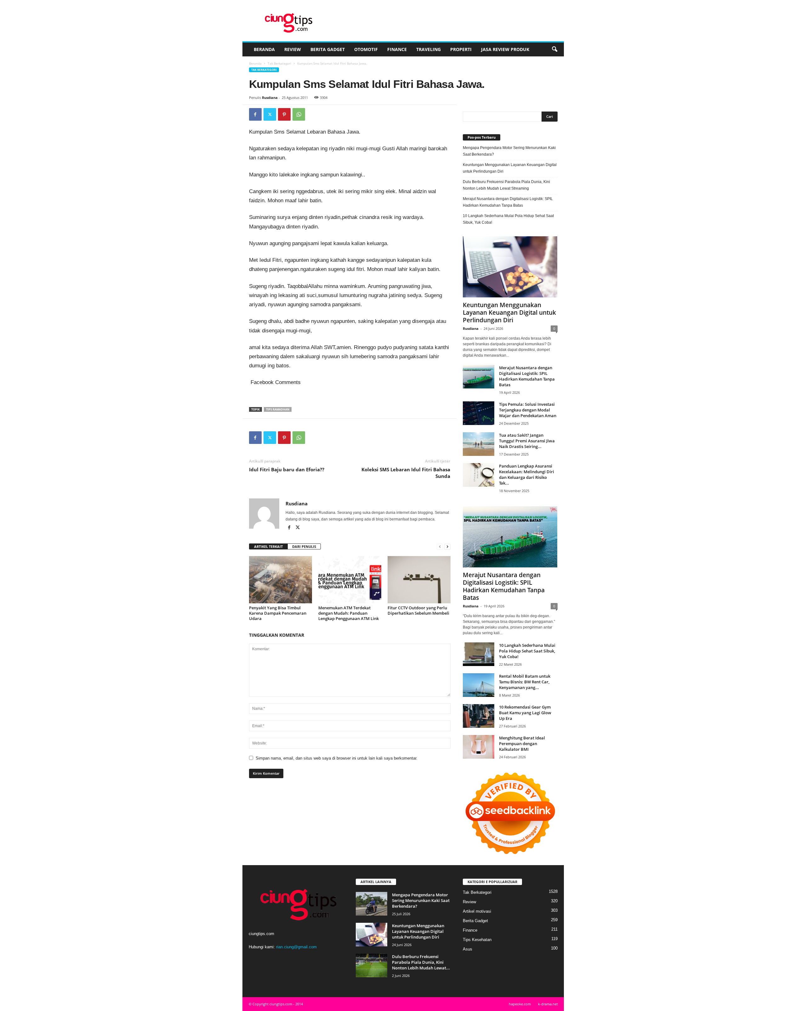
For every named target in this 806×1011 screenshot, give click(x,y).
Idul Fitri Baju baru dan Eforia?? (286, 469)
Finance (397, 49)
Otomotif (366, 49)
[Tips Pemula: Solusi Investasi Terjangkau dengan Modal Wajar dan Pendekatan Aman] (478, 413)
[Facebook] (255, 114)
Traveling (428, 49)
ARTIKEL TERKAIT (268, 546)
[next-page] (447, 546)
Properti (461, 49)
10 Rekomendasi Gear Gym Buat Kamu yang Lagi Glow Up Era (525, 712)
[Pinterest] (284, 114)
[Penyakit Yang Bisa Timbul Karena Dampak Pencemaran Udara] (280, 579)
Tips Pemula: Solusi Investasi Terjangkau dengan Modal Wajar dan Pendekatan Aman (527, 409)
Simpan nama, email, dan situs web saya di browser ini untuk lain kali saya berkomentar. (336, 758)
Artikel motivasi (477, 911)
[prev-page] (440, 546)
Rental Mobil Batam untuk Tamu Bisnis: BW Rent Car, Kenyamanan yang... (524, 681)
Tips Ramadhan (277, 409)
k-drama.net (548, 1004)
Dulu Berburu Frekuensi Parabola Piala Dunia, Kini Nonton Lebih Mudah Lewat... (421, 962)
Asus (467, 949)
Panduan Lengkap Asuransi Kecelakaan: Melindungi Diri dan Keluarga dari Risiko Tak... (526, 474)
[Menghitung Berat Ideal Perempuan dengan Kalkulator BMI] (478, 747)
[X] (270, 114)
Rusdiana (270, 97)
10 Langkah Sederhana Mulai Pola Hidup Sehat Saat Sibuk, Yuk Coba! (508, 219)
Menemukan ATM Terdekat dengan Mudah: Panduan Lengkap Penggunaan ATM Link (348, 613)
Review (292, 49)
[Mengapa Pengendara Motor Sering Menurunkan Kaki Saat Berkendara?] (371, 904)
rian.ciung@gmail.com (296, 947)
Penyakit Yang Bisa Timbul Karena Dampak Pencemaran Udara (277, 613)
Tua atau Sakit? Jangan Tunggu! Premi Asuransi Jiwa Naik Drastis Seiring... (527, 440)
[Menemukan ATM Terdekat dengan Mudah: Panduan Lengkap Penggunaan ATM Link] (349, 579)
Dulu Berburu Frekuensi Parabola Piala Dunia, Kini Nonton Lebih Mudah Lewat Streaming (506, 185)
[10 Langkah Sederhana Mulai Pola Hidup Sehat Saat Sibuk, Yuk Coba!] (478, 654)
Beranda (264, 49)
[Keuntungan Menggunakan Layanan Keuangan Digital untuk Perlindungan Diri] (510, 266)
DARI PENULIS (304, 546)
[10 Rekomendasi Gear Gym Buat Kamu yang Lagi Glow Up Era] (478, 716)
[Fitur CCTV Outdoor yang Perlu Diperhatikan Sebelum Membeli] (419, 579)
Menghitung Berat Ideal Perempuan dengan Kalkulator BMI (522, 743)
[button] (554, 49)
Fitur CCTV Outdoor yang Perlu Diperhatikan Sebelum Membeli (418, 610)
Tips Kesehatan (477, 939)
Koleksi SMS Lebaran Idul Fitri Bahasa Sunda (405, 472)
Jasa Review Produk (505, 49)
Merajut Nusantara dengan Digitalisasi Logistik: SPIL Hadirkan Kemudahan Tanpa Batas (508, 202)
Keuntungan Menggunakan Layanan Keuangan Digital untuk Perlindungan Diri (510, 168)
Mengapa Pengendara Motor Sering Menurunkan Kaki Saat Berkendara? (509, 151)
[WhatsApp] (298, 114)
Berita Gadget (327, 49)
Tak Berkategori (279, 63)
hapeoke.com (520, 1004)
